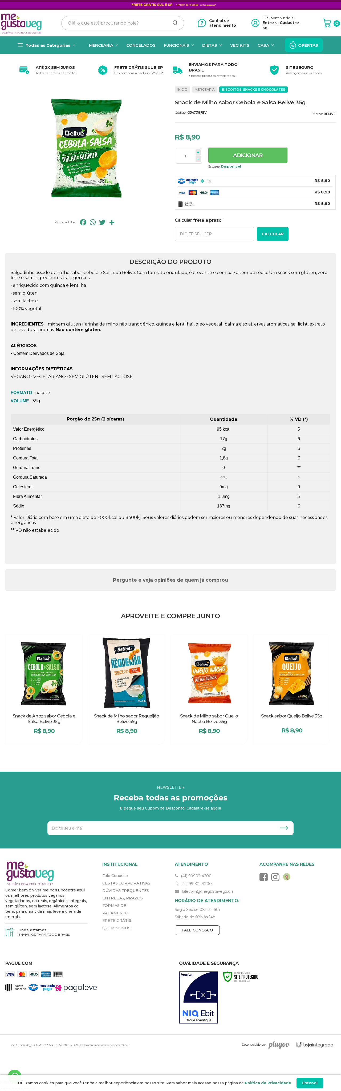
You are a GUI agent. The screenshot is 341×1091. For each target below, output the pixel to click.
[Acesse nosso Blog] (288, 877)
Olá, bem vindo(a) (278, 18)
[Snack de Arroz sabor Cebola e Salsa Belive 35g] (44, 690)
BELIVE (330, 114)
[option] (46, 70)
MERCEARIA (205, 90)
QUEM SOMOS (116, 928)
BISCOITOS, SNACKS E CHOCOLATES (253, 90)
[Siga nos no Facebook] (264, 877)
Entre (268, 22)
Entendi (310, 1083)
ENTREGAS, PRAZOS (122, 898)
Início (182, 90)
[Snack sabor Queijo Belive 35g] (291, 690)
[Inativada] (198, 997)
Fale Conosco (115, 875)
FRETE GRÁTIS (116, 920)
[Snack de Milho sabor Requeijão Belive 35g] (126, 690)
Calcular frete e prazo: (198, 220)
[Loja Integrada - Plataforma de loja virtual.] (314, 1045)
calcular (273, 234)
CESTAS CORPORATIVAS (126, 883)
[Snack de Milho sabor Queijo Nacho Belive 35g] (209, 690)
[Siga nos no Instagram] (276, 877)
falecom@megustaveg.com (207, 891)
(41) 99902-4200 (196, 876)
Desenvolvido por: (254, 1044)
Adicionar (248, 155)
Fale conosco (197, 930)
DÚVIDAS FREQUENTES (125, 890)
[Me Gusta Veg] (23, 23)
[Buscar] (173, 23)
